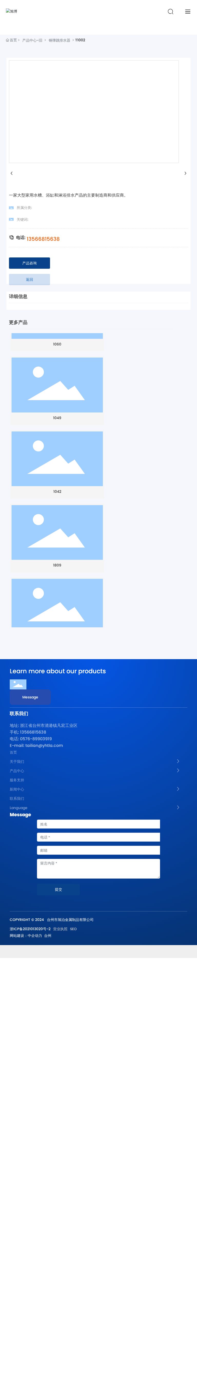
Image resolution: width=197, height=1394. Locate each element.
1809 (57, 552)
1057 (57, 626)
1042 (57, 479)
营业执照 (60, 928)
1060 (57, 333)
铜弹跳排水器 (59, 40)
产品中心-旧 (32, 40)
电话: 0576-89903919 (31, 739)
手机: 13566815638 (28, 732)
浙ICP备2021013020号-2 (30, 928)
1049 (57, 406)
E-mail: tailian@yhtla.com (36, 745)
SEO (73, 928)
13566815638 (43, 239)
